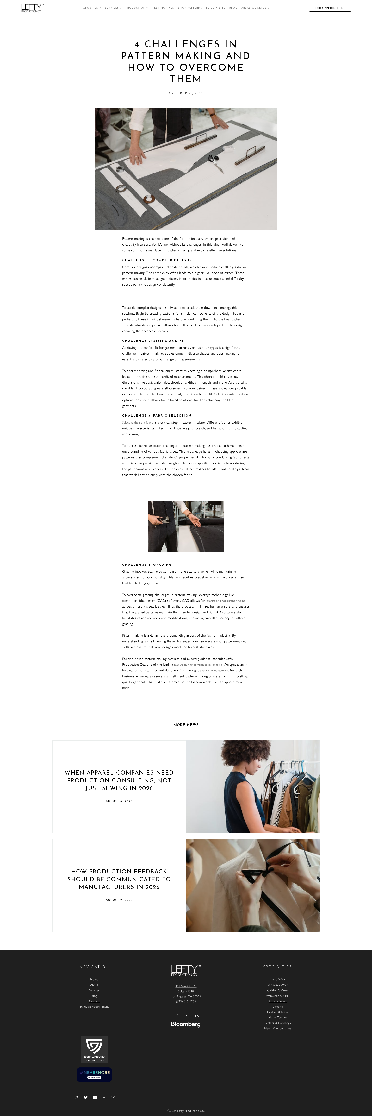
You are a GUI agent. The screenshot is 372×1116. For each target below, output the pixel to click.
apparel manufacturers (214, 670)
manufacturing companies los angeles (198, 664)
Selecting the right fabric (137, 422)
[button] (92, 7)
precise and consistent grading (225, 600)
